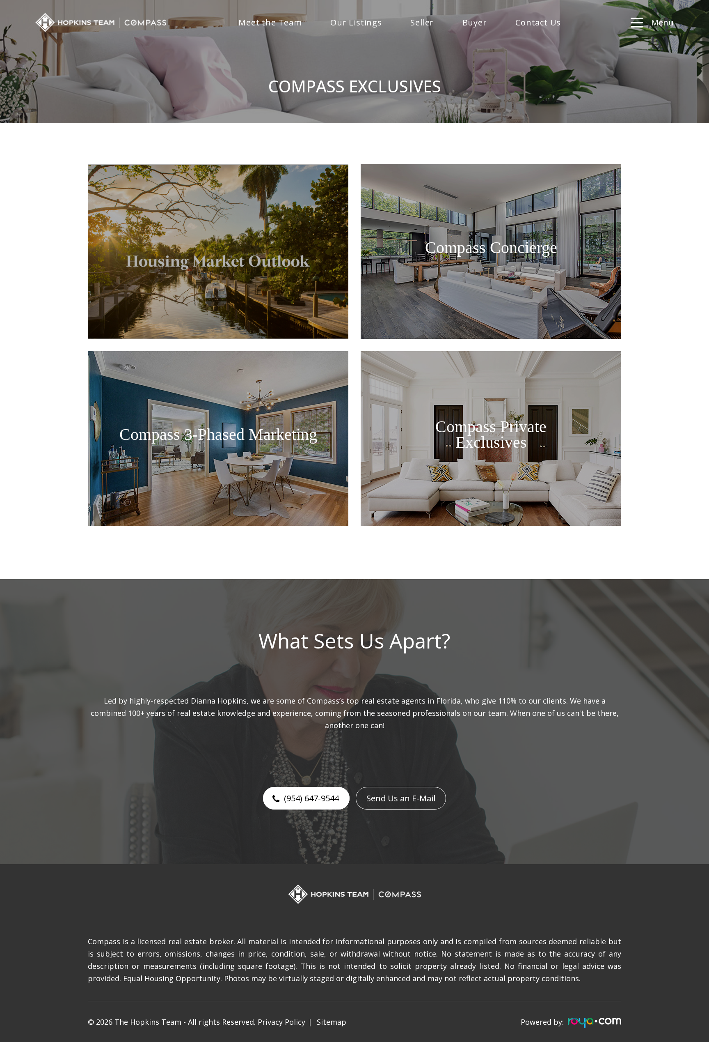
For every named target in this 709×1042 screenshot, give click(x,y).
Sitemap (331, 1022)
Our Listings (356, 22)
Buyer (474, 22)
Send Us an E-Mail (400, 798)
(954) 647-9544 (311, 798)
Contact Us (538, 22)
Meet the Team (270, 22)
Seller (422, 22)
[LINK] (100, 170)
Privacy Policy (281, 1022)
